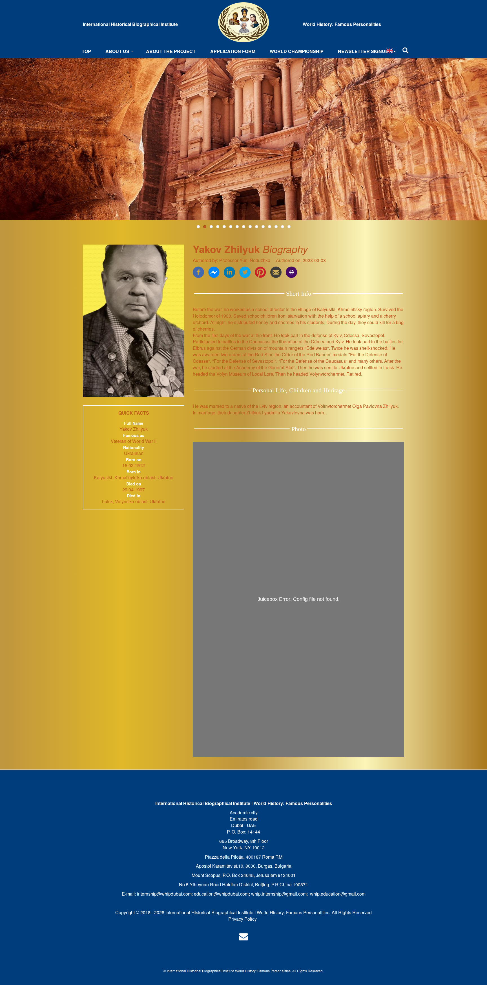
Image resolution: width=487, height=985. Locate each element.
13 (276, 226)
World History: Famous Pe (255, 970)
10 (256, 226)
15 (289, 226)
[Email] (276, 271)
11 (263, 226)
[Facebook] (198, 271)
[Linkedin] (229, 271)
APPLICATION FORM (232, 51)
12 (269, 226)
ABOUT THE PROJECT (171, 51)
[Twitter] (245, 271)
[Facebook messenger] (214, 271)
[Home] (243, 22)
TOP (86, 51)
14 (282, 226)
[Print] (291, 271)
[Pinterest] (260, 271)
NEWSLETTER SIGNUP (363, 51)
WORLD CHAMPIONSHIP (297, 51)
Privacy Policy (242, 919)
